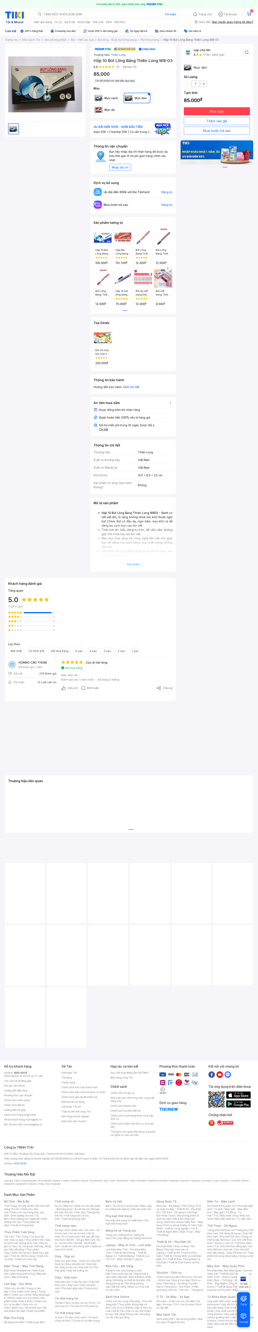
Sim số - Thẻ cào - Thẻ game (186, 1289)
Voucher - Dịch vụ (168, 1272)
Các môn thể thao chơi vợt (230, 1248)
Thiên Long (118, 54)
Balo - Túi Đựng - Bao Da (228, 1280)
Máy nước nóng (229, 1215)
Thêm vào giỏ (216, 121)
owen (65, 1180)
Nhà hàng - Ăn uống (175, 1283)
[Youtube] (219, 1074)
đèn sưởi (225, 1301)
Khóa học (187, 1276)
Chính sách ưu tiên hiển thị (125, 1110)
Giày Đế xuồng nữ (77, 1270)
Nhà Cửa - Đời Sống (119, 1266)
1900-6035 (20, 1072)
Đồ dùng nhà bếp (14, 1322)
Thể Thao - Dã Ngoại (222, 1225)
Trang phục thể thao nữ (220, 1230)
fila (48, 1183)
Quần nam (77, 1230)
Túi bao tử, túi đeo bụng (86, 1320)
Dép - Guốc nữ (80, 1260)
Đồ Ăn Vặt (118, 1310)
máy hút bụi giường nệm (228, 1316)
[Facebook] (211, 1074)
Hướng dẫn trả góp (15, 1109)
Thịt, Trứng (22, 1236)
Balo (108, 1205)
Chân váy (79, 1212)
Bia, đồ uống (17, 1249)
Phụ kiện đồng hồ (122, 1238)
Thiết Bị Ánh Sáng (230, 1273)
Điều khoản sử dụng (73, 1101)
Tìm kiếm (170, 14)
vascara (8, 1180)
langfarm (21, 1183)
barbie (56, 1180)
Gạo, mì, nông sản (22, 1246)
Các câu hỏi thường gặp (17, 1080)
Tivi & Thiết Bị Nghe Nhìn (176, 1230)
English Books (176, 1322)
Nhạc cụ (132, 1286)
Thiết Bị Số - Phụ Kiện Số (173, 1242)
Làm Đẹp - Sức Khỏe (18, 1284)
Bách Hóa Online (117, 1296)
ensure (75, 1180)
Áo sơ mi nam (77, 1233)
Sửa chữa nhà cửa (122, 1273)
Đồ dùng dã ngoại (230, 1233)
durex (84, 1180)
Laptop (138, 1259)
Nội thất (122, 1276)
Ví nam (59, 1317)
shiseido (9, 1183)
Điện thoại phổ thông (22, 1273)
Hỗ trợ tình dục (33, 1307)
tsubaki (56, 1183)
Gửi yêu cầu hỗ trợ (14, 1085)
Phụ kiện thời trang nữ (118, 1220)
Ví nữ (92, 1302)
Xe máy (167, 1304)
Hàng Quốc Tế (166, 1201)
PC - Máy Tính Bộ (121, 1259)
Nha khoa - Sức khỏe (178, 1286)
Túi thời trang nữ (66, 1298)
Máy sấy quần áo (225, 1218)
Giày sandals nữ (75, 1264)
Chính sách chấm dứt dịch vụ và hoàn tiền (132, 1125)
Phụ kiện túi (91, 1306)
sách (109, 22)
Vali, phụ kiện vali (141, 1209)
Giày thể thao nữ (236, 1252)
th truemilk (44, 1180)
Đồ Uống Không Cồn (126, 1314)
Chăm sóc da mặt (14, 1288)
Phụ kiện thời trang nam (127, 1222)
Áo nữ (58, 1205)
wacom (185, 1180)
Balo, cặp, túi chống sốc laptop (129, 1207)
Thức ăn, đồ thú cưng (22, 1255)
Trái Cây (9, 1236)
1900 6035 (20, 1163)
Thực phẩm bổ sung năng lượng (230, 1254)
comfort (235, 1180)
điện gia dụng (43, 22)
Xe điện (190, 1301)
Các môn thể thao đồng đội (230, 1246)
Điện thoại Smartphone (17, 1270)
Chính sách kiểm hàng (17, 1100)
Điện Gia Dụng (14, 1317)
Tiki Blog (66, 1077)
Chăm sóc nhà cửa (26, 1259)
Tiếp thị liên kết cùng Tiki (76, 1111)
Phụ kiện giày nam (72, 1288)
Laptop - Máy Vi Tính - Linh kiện (128, 1245)
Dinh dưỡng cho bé (22, 1215)
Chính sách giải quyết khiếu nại (79, 1096)
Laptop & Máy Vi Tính (183, 1225)
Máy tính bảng (20, 1276)
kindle (164, 1180)
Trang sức (111, 1234)
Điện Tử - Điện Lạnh (221, 1201)
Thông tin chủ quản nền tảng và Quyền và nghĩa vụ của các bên (132, 1133)
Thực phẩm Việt (34, 1239)
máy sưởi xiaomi (233, 1314)
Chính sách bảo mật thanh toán (79, 1087)
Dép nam (73, 1285)
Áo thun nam (62, 1230)
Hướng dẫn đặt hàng (15, 1090)
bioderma (96, 1180)
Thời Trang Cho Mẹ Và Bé (19, 1205)
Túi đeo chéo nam (75, 1317)
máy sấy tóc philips (232, 1304)
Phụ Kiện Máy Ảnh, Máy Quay (224, 1270)
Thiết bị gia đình (35, 1322)
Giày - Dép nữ (64, 1256)
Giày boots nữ (68, 1267)
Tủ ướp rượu (244, 1218)
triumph (141, 1180)
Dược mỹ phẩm (36, 1310)
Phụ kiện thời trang (119, 1216)
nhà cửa (98, 22)
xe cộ (58, 22)
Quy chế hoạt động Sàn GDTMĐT (129, 1072)
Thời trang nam (65, 1225)
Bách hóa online (173, 1222)
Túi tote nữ (76, 1306)
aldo (132, 1180)
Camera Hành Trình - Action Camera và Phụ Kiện (229, 1277)
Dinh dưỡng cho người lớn (25, 1218)
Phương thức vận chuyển (18, 1095)
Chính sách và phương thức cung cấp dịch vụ (131, 1117)
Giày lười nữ (85, 1267)
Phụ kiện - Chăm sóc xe (170, 1301)
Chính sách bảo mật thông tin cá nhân (83, 1092)
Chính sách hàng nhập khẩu (20, 1114)
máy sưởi (212, 1301)
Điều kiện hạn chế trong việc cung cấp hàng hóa (132, 1099)
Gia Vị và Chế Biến (122, 1307)
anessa (195, 1180)
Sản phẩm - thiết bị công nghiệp (179, 1227)
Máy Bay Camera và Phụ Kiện (229, 1288)
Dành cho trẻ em (21, 1252)
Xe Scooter (187, 1304)
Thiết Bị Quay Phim (228, 1286)
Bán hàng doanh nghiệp (75, 1116)
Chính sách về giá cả (122, 1092)
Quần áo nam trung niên (76, 1246)
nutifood (153, 1180)
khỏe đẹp (84, 22)
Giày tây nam (79, 1281)
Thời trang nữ (64, 1201)
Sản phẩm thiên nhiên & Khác (24, 1299)
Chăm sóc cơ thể (21, 1294)
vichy (41, 1183)
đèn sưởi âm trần (223, 1323)
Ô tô (176, 1304)
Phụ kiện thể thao (230, 1236)
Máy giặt (219, 1212)
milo (112, 1180)
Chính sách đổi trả (14, 1105)
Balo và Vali (114, 1201)
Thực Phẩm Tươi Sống (19, 1232)
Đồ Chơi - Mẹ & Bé (16, 1201)
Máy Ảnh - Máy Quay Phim (226, 1266)
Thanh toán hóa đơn (168, 1276)
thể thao (119, 22)
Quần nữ (79, 1205)
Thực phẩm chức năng (23, 1291)
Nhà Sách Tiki (166, 1314)
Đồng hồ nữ (125, 1234)
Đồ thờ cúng (119, 1286)
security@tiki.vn (32, 1124)
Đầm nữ (67, 1205)
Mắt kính (137, 1220)
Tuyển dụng (68, 1082)
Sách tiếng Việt (165, 1318)
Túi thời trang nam (67, 1313)
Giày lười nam (62, 1281)
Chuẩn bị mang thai (22, 1225)
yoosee (206, 1180)
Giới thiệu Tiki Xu (71, 1106)
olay (215, 1180)
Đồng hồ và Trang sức (121, 1230)
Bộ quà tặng (122, 1317)
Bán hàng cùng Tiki (121, 1077)
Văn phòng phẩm (186, 1318)
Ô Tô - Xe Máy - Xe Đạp (172, 1296)
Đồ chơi (40, 1205)
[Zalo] (228, 1074)
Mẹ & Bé (178, 1218)
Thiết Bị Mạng (126, 1255)
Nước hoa (17, 1307)
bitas (245, 1180)
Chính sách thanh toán (123, 1105)
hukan (32, 1183)
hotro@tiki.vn (34, 1119)
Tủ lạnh (218, 1209)
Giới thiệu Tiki (69, 1072)
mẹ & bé (69, 22)
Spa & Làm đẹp (181, 1280)
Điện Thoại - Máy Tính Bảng (23, 1266)
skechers (122, 1180)
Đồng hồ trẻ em (143, 1238)
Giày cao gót (62, 1260)
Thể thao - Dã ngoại (173, 1212)
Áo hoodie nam (71, 1236)
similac (224, 1180)
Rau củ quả (16, 1239)
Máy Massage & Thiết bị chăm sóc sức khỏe (27, 1296)
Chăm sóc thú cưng (117, 1301)
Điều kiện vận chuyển (73, 1121)
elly (106, 1180)
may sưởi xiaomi (225, 1310)
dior (17, 1180)
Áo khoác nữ (82, 1209)
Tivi (216, 1215)
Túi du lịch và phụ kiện (126, 1205)
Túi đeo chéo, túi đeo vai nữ (71, 1302)
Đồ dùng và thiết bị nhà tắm (129, 1280)
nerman (174, 1180)
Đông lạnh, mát (28, 1243)
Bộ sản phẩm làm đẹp (25, 1309)
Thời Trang (187, 1205)
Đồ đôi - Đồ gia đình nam (81, 1239)
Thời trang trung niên (74, 1218)
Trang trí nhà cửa (115, 1270)
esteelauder (29, 1180)
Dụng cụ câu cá (224, 1243)
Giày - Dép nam (66, 1277)
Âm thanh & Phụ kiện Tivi (221, 1205)
